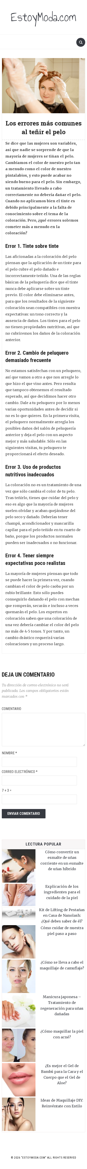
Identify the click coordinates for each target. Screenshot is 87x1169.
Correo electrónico (19, 772)
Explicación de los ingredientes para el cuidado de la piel (62, 892)
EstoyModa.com (43, 17)
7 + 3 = (6, 790)
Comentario (11, 709)
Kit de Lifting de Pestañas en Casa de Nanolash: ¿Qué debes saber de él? (62, 915)
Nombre (9, 753)
